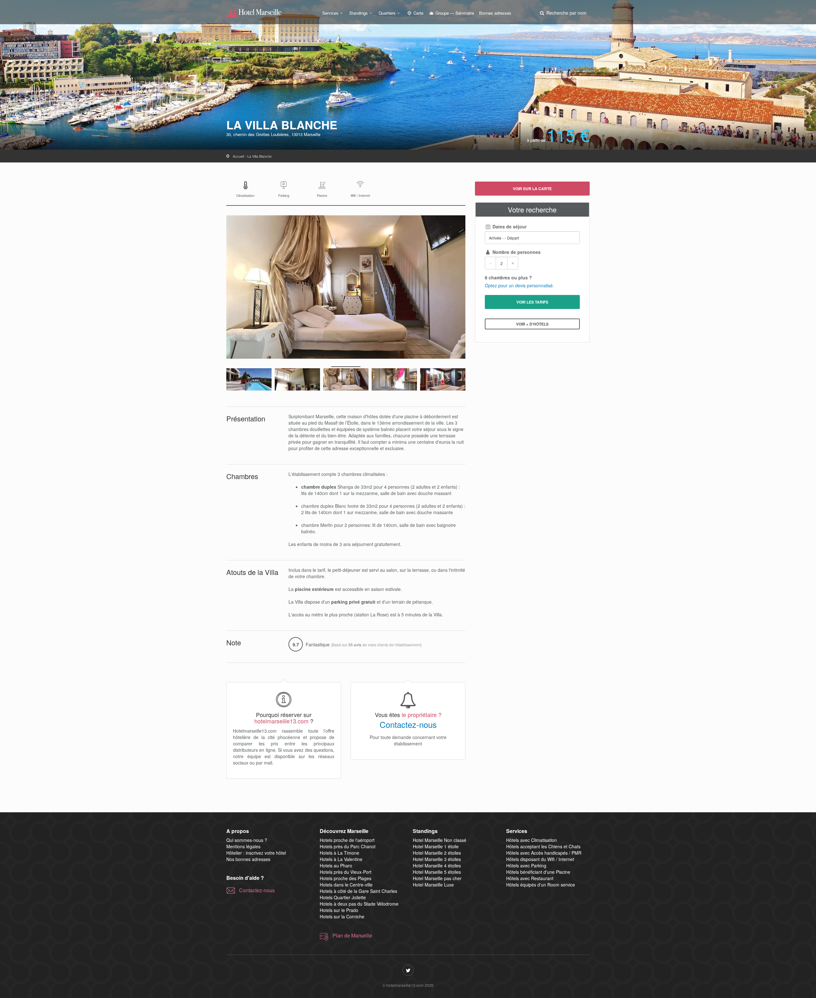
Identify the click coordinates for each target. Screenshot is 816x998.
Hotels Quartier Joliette (343, 897)
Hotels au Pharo (336, 865)
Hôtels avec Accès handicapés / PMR (543, 853)
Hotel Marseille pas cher (437, 878)
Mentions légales (243, 846)
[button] (562, 13)
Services (330, 13)
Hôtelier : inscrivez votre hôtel (256, 853)
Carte (417, 13)
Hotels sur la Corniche (342, 916)
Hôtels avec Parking (526, 865)
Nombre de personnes (516, 252)
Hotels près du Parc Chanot (347, 846)
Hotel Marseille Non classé (439, 840)
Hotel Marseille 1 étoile (436, 846)
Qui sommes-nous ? (246, 840)
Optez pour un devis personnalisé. (519, 285)
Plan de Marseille (352, 935)
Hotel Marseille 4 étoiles (437, 865)
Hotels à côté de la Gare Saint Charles (358, 891)
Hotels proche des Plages (345, 878)
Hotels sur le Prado (339, 910)
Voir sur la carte (532, 188)
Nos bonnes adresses (248, 859)
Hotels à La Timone (339, 853)
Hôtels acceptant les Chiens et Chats (543, 846)
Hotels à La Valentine (341, 859)
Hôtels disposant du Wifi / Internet (540, 859)
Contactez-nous (408, 724)
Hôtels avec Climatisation (531, 840)
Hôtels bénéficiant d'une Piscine (538, 872)
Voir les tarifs (532, 302)
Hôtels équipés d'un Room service (540, 884)
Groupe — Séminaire (454, 13)
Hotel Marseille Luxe (433, 884)
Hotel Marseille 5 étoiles (437, 872)
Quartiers (387, 13)
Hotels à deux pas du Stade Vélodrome (359, 904)
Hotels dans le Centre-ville (346, 884)
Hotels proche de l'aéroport (347, 840)
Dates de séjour (509, 226)
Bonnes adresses (495, 13)
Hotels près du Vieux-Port (345, 872)
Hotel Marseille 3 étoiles (437, 859)
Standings (358, 13)
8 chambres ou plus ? (508, 277)
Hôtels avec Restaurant (529, 878)
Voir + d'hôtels (532, 324)
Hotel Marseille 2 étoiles (437, 853)
